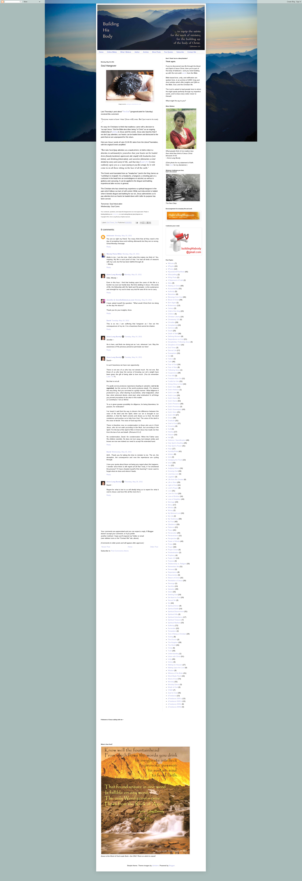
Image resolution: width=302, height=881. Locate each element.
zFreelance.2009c (174, 704)
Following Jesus (174, 370)
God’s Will (171, 415)
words (184, 73)
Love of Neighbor (174, 499)
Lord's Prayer (173, 488)
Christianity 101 (173, 319)
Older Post (154, 547)
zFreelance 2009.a (175, 698)
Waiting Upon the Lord (176, 668)
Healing (171, 432)
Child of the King (174, 311)
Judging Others (173, 468)
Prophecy (171, 555)
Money (170, 510)
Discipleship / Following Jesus (179, 342)
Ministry (171, 507)
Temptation (172, 631)
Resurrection (172, 575)
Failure (170, 359)
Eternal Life (172, 350)
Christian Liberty (174, 317)
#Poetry (171, 269)
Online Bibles (112, 52)
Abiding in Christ (174, 286)
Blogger (172, 865)
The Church (172, 639)
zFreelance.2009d (174, 707)
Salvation (171, 589)
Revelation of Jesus (175, 580)
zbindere (155, 865)
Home (101, 52)
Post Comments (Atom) (120, 551)
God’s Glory (172, 387)
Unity (170, 659)
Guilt (169, 429)
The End (126, 112)
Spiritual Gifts (173, 614)
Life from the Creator (175, 479)
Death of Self (173, 333)
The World (172, 645)
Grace (170, 418)
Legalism (171, 477)
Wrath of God (173, 687)
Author (137, 52)
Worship (171, 682)
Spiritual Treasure (174, 620)
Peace (170, 530)
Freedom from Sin (174, 378)
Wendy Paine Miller (114, 254)
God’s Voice (172, 412)
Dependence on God (175, 339)
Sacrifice (171, 586)
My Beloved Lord (174, 513)
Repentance (172, 572)
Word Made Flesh (174, 676)
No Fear (171, 521)
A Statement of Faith (175, 280)
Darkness (171, 328)
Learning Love (173, 474)
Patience (171, 527)
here (171, 165)
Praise (170, 544)
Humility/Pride (173, 451)
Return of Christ (174, 578)
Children (171, 314)
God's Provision (174, 406)
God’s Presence (174, 404)
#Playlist (171, 266)
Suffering (171, 625)
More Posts (156, 52)
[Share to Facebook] (148, 223)
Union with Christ (174, 656)
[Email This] (141, 223)
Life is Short (172, 482)
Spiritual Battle (173, 609)
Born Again (172, 303)
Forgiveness (172, 373)
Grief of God (172, 423)
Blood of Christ (173, 300)
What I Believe (125, 52)
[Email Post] (136, 222)
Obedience (172, 524)
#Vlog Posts (172, 277)
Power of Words (174, 541)
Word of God (172, 679)
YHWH (170, 690)
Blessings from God (175, 297)
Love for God (173, 493)
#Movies (171, 263)
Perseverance (173, 536)
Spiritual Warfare (174, 623)
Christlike (171, 322)
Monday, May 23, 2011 (123, 236)
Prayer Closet (173, 550)
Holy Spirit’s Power (175, 446)
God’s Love (172, 395)
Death (170, 331)
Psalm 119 (172, 558)
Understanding (173, 653)
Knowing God (173, 471)
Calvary (171, 308)
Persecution (172, 533)
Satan (170, 592)
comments (115, 214)
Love (170, 491)
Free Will (171, 376)
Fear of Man (172, 367)
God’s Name (172, 401)
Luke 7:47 (110, 377)
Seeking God (173, 595)
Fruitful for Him (173, 381)
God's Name (172, 398)
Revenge (171, 583)
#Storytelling (172, 274)
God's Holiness (173, 390)
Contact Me (191, 52)
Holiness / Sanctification (177, 440)
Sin (116, 222)
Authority (171, 291)
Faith (170, 362)
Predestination (173, 552)
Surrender (171, 628)
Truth (170, 651)
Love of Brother (173, 496)
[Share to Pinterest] (150, 223)
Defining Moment (174, 336)
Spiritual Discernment (176, 611)
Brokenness (172, 305)
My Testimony (173, 519)
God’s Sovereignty (175, 409)
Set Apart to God (174, 597)
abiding (114, 132)
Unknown (110, 236)
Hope (170, 449)
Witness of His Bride (175, 673)
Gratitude (171, 421)
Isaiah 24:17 (144, 162)
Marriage (171, 502)
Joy (169, 465)
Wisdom (171, 670)
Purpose (171, 561)
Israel (170, 463)
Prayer (170, 547)
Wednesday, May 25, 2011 (122, 452)
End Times (110, 222)
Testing (170, 637)
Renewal (171, 569)
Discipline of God (174, 345)
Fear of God (172, 364)
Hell (169, 437)
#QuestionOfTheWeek (176, 272)
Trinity (170, 648)
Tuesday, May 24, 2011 (120, 320)
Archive (146, 52)
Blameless (172, 294)
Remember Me (173, 566)
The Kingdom (173, 642)
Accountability (173, 288)
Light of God (172, 485)
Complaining (172, 325)
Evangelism (172, 353)
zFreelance (172, 696)
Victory (170, 662)
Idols (169, 457)
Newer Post (105, 547)
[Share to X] (145, 223)
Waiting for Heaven (175, 665)
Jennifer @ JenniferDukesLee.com (120, 300)
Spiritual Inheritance (175, 617)
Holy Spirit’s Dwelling (175, 443)
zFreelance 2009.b (175, 701)
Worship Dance (173, 684)
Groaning (171, 426)
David (109, 320)
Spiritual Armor (173, 606)
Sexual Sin (172, 600)
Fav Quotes (168, 52)
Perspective (172, 538)
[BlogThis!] (143, 223)
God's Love (172, 392)
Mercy (170, 505)
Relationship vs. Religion (177, 564)
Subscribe (180, 52)
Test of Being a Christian (177, 634)
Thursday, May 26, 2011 (134, 482)
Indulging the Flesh (175, 460)
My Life (170, 516)
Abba (170, 283)
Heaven (171, 435)
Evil (169, 356)
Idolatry (170, 454)
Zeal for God (172, 693)
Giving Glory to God (175, 384)
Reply (109, 247)
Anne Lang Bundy (114, 274)
